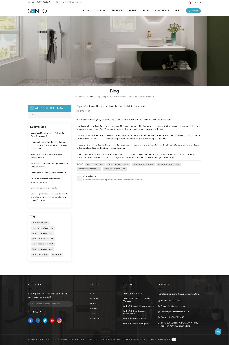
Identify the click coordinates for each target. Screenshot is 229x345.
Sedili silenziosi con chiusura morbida (136, 300)
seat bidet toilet (39, 254)
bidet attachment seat (115, 169)
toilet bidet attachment (118, 164)
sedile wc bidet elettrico (134, 319)
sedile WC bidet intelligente (136, 324)
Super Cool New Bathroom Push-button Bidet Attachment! (48, 134)
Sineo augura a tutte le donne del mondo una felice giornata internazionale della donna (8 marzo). (49, 197)
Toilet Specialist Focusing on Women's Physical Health (47, 156)
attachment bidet (95, 164)
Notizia (133, 11)
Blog (146, 11)
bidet (83, 135)
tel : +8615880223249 (41, 2)
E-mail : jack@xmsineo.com (71, 2)
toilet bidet (96, 145)
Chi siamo (100, 11)
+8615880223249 (173, 301)
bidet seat (56, 254)
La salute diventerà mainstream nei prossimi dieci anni (46, 180)
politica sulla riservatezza (137, 339)
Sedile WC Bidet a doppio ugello (138, 306)
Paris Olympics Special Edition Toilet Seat (49, 173)
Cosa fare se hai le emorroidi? (44, 188)
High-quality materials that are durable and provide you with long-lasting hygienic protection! (49, 145)
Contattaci (162, 11)
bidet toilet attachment (168, 164)
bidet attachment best (143, 164)
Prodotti (117, 11)
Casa (86, 11)
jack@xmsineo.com (176, 306)
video (178, 11)
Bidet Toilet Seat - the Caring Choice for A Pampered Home (49, 165)
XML (119, 339)
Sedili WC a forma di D (133, 293)
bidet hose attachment (89, 169)
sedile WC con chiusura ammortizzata (134, 312)
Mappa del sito (108, 339)
